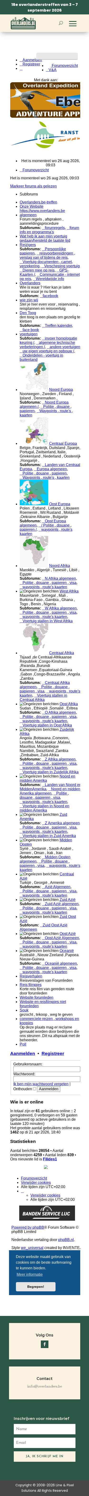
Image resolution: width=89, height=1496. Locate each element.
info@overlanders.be (44, 1386)
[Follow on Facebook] (44, 1344)
